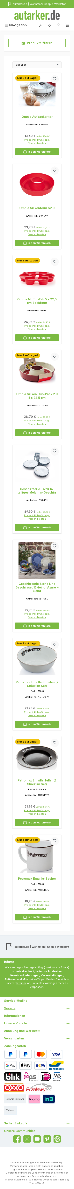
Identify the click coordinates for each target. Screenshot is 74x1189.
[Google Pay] (10, 1065)
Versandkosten (19, 1166)
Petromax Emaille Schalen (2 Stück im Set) (37, 684)
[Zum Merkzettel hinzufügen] (55, 79)
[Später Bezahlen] (25, 1054)
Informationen (14, 1015)
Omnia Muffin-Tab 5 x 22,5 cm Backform (37, 301)
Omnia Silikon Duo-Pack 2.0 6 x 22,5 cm (37, 395)
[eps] (31, 1076)
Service (9, 1008)
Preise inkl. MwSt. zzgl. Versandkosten (37, 141)
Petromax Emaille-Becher (37, 878)
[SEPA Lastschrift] (40, 1065)
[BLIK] (13, 1076)
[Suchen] (40, 25)
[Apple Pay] (25, 1065)
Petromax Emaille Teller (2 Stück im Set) (37, 782)
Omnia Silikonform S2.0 (37, 208)
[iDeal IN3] (49, 1099)
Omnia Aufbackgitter (37, 116)
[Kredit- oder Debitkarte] (48, 1054)
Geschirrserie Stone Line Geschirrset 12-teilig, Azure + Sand (37, 587)
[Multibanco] (57, 1076)
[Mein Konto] (58, 25)
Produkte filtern (39, 43)
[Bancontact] (56, 1065)
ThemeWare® (37, 1183)
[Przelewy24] (39, 1087)
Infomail (21, 983)
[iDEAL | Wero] (45, 1076)
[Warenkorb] (67, 25)
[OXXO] (14, 1087)
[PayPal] (10, 1054)
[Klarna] (34, 1099)
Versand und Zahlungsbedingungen (37, 1176)
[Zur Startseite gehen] (37, 15)
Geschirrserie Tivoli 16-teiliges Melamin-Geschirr (37, 490)
